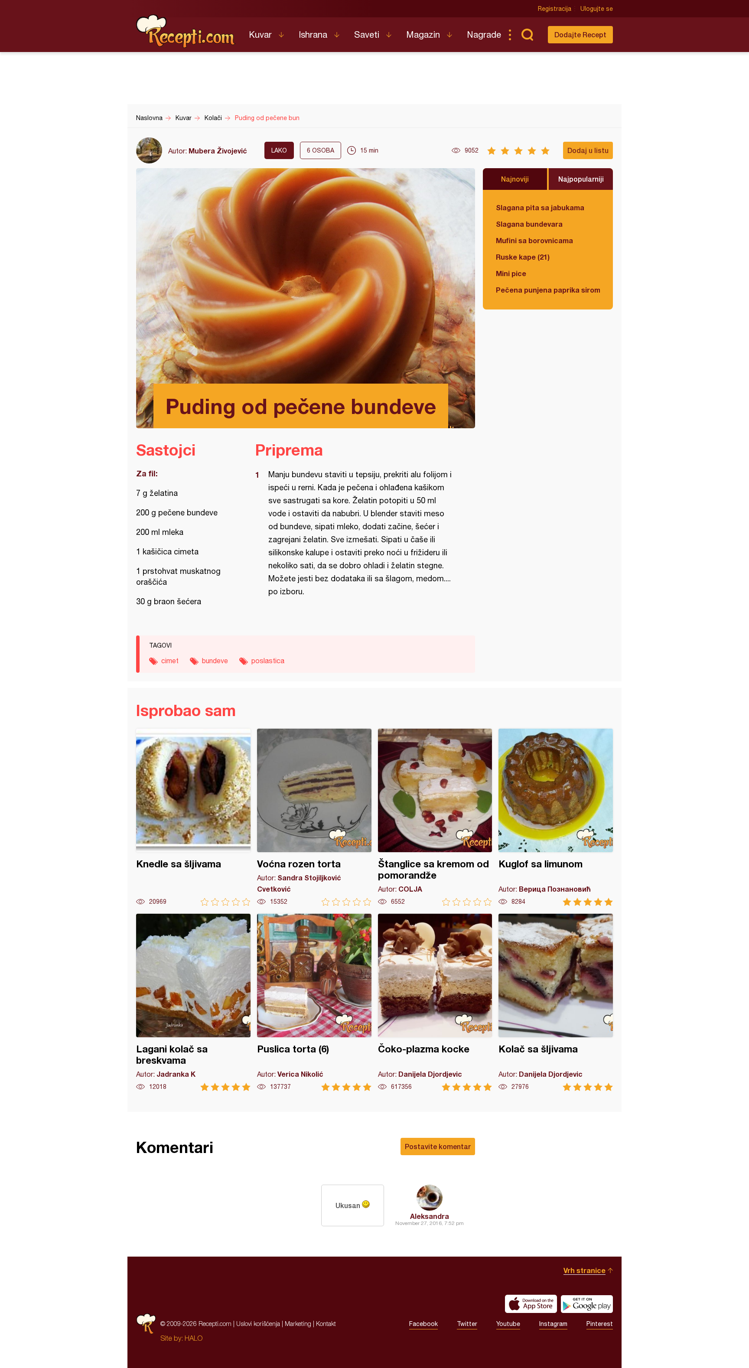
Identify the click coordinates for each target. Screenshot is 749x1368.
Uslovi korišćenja (258, 1323)
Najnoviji (515, 179)
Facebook (423, 1323)
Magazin (423, 34)
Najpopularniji (581, 179)
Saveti (366, 34)
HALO (193, 1338)
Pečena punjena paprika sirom (548, 290)
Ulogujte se (596, 8)
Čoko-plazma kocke (435, 1002)
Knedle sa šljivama (193, 817)
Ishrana (313, 34)
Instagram (553, 1323)
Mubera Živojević (218, 151)
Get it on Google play (587, 1304)
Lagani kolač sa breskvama (193, 1002)
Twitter (467, 1323)
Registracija (554, 8)
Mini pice (511, 273)
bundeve (215, 660)
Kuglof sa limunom (555, 817)
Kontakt (326, 1323)
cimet (170, 660)
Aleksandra (429, 1216)
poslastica (267, 660)
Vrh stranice (584, 1270)
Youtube (508, 1323)
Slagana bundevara (529, 224)
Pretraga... (527, 35)
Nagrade (484, 34)
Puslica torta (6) (314, 1002)
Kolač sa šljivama (555, 1002)
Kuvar (260, 34)
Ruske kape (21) (523, 257)
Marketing (298, 1323)
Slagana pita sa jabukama (540, 207)
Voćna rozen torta (314, 817)
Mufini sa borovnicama (534, 240)
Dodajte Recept (580, 34)
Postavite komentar (438, 1146)
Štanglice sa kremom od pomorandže (435, 817)
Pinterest (599, 1323)
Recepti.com (186, 31)
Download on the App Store (531, 1304)
